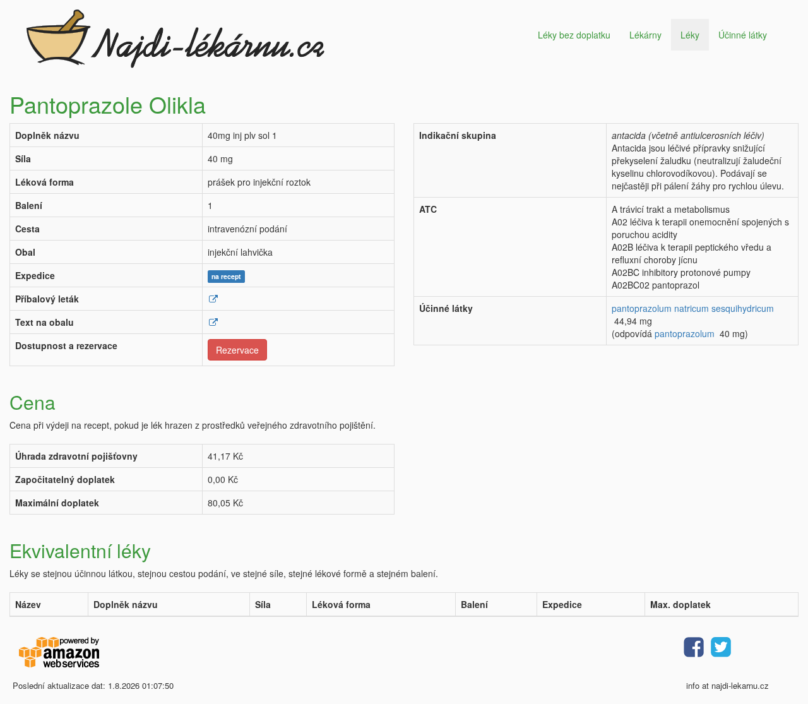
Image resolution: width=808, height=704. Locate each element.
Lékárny (645, 34)
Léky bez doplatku (574, 34)
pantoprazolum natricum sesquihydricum (693, 308)
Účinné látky (742, 34)
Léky (689, 34)
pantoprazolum (685, 333)
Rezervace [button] (237, 349)
